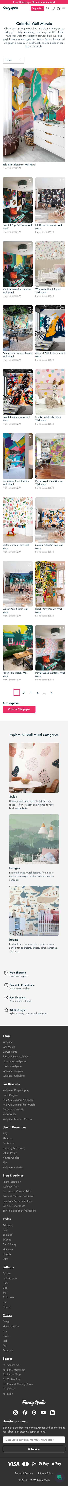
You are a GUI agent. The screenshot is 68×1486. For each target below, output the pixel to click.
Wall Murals (9, 1047)
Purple (6, 1336)
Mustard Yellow (11, 1326)
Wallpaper (8, 1042)
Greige (6, 1321)
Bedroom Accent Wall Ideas (18, 1201)
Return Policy (10, 1153)
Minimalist (8, 1249)
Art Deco (8, 1225)
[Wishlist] (53, 8)
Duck (5, 1283)
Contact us (8, 1143)
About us (7, 1138)
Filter (8, 60)
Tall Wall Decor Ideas (14, 1206)
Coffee (6, 1273)
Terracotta (8, 1350)
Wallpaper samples (13, 1071)
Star (5, 1302)
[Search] (48, 8)
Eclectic (7, 1239)
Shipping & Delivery (14, 1148)
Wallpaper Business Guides (17, 1119)
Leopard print (10, 1278)
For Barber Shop (12, 1374)
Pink (5, 1331)
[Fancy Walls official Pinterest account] (34, 1412)
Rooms (13, 939)
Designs (14, 868)
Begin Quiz (37, 8)
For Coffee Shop (12, 1379)
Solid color (9, 1297)
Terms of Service (24, 1473)
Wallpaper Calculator (14, 1076)
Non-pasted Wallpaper (15, 1061)
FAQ (5, 1133)
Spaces (7, 1358)
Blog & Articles (13, 1175)
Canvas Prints (10, 1052)
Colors (7, 1315)
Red (5, 1341)
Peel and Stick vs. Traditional (18, 1196)
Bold (5, 1230)
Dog (5, 1288)
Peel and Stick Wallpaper (16, 1056)
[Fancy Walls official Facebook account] (24, 1412)
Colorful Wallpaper (19, 709)
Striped (6, 1307)
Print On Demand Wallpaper (18, 1100)
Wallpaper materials (13, 1167)
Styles (13, 796)
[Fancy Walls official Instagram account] (15, 1412)
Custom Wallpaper (12, 1066)
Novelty (7, 1254)
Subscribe (34, 1449)
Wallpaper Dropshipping (16, 1090)
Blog (5, 1162)
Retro (5, 1259)
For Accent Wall (11, 1365)
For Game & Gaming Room (18, 1384)
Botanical (7, 1235)
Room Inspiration (12, 1182)
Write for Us (9, 1114)
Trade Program (10, 1095)
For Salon (8, 1394)
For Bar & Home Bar (14, 1370)
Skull (5, 1292)
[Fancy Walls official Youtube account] (43, 1412)
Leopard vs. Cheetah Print (17, 1191)
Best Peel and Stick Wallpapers (19, 1211)
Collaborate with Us (13, 1109)
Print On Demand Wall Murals (19, 1105)
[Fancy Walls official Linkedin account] (52, 1412)
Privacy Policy (45, 1473)
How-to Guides (11, 1158)
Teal (4, 1345)
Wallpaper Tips (10, 1186)
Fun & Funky (9, 1244)
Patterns (8, 1267)
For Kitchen (9, 1389)
